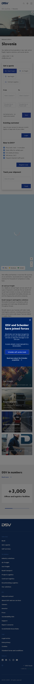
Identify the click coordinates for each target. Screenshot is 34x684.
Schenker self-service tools (17, 352)
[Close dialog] (30, 319)
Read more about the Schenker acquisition (17, 359)
